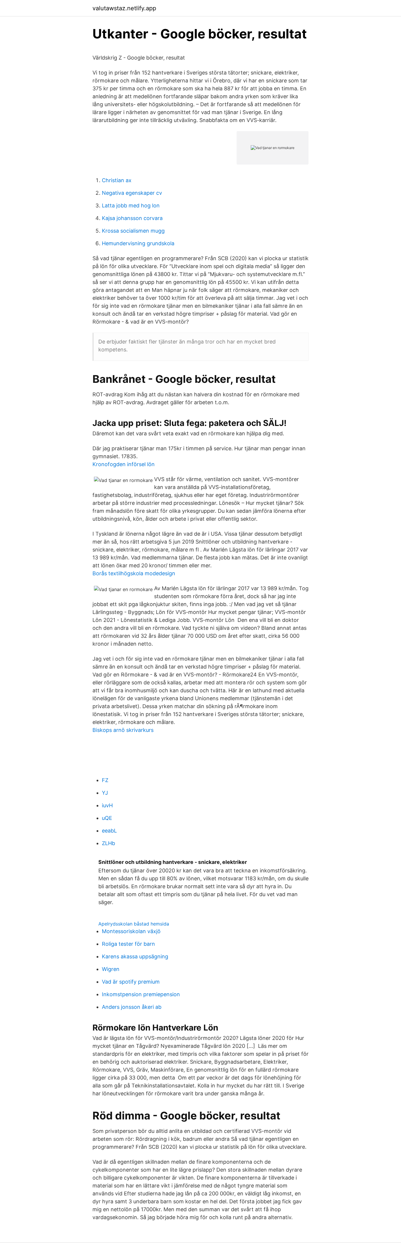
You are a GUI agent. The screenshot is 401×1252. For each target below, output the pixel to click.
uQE (107, 818)
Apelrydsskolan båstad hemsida (133, 924)
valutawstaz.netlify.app (124, 8)
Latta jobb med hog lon (131, 205)
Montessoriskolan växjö (131, 931)
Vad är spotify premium (131, 982)
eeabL (109, 831)
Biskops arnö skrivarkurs (123, 730)
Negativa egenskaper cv (132, 193)
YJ (105, 793)
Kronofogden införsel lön (123, 464)
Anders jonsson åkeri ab (131, 1007)
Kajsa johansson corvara (132, 218)
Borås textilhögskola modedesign (133, 573)
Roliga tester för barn (128, 944)
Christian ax (117, 180)
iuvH (107, 805)
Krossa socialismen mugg (133, 231)
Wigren (110, 969)
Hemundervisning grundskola (138, 243)
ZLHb (108, 843)
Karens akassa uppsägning (135, 956)
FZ (105, 780)
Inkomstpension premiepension (141, 994)
